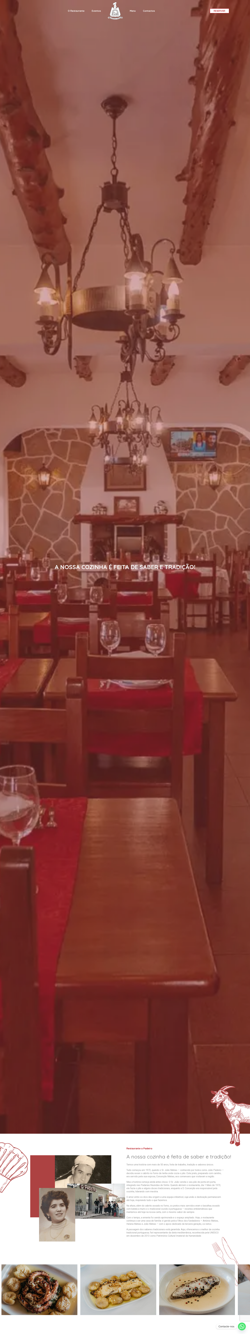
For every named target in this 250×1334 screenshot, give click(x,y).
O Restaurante (76, 10)
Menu (133, 10)
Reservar (219, 10)
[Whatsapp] (242, 1326)
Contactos (149, 10)
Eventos (96, 10)
